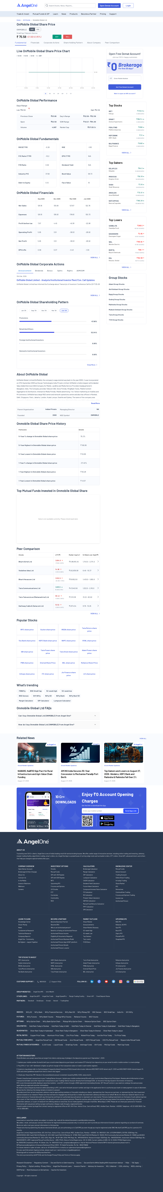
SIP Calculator (43, 701)
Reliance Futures (80, 1017)
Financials (35, 42)
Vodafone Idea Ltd (26, 570)
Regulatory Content (41, 1163)
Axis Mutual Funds (76, 1040)
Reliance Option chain (93, 1021)
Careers (21, 889)
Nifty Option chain (33, 1021)
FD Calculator (87, 892)
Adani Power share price (91, 963)
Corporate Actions (51, 42)
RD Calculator (87, 895)
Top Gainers (87, 936)
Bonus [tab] (49, 271)
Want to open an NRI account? (125, 93)
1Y (66, 93)
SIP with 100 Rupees (57, 875)
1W (50, 93)
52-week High (87, 930)
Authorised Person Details (59, 945)
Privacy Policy (56, 1155)
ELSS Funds (46, 1045)
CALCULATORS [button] (88, 866)
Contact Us (22, 878)
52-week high (51, 691)
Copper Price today (37, 1035)
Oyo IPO (118, 927)
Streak (48, 1001)
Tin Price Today (120, 1035)
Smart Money (22, 925)
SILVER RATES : (22, 1031)
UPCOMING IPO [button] (121, 919)
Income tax (119, 898)
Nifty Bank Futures (46, 1017)
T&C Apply (135, 1163)
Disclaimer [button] (21, 1118)
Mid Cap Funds (109, 1045)
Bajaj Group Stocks (116, 294)
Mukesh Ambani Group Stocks (120, 310)
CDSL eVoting (124, 1166)
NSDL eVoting (136, 1166)
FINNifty (22, 691)
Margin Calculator (26, 701)
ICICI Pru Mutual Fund (110, 1040)
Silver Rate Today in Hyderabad (41, 1031)
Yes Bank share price (25, 972)
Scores (79, 1163)
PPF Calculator (88, 907)
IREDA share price (24, 966)
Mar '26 (54, 310)
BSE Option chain (109, 1021)
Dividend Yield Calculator (91, 883)
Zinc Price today (72, 1035)
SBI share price (56, 969)
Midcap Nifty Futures (63, 1017)
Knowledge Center (24, 922)
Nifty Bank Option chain (51, 1021)
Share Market (120, 883)
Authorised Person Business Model (62, 939)
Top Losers (87, 939)
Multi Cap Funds (123, 1045)
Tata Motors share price (26, 969)
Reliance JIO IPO (121, 925)
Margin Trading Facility (76, 996)
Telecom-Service (31, 33)
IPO (117, 886)
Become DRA (55, 925)
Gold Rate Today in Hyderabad (105, 1026)
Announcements (88, 925)
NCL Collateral (111, 1166)
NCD (52, 901)
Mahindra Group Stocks (118, 304)
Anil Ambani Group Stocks (119, 289)
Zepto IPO (119, 933)
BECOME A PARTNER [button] (58, 919)
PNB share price (88, 966)
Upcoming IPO (55, 883)
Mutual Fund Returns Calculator (93, 904)
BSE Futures (93, 1017)
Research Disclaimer (24, 1163)
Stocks (53, 869)
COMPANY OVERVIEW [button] (26, 866)
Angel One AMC (38, 992)
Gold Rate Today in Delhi (60, 1026)
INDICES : (20, 1012)
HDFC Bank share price (58, 960)
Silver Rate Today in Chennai (90, 1031)
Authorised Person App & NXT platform (64, 942)
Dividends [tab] (39, 271)
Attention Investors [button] (26, 1055)
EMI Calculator (88, 910)
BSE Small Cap (36, 691)
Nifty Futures (32, 1017)
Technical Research (24, 933)
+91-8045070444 (53, 1147)
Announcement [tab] (24, 271)
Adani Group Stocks (117, 284)
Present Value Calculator (91, 898)
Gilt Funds (98, 1045)
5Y (71, 93)
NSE (32, 29)
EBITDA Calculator (89, 901)
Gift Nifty (37, 696)
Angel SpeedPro (61, 996)
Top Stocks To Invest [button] (27, 957)
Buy (56, 37)
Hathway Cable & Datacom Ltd (31, 606)
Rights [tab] (70, 271)
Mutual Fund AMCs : (25, 1040)
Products (74, 14)
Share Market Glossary (90, 927)
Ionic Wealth (50, 992)
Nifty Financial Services (53, 1012)
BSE (38, 29)
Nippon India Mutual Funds (130, 1040)
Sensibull (31, 1001)
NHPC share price (57, 963)
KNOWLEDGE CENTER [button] (124, 866)
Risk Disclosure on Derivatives (38, 1170)
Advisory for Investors (96, 1166)
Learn (55, 14)
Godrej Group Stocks (117, 299)
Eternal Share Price (89, 969)
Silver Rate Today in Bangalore (66, 1031)
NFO (52, 880)
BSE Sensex (23, 696)
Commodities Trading (123, 892)
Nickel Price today (88, 1035)
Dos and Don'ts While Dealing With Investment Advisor (103, 1163)
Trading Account (121, 875)
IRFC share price (23, 960)
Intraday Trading (121, 880)
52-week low (67, 691)
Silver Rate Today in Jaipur (113, 1031)
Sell (68, 37)
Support (112, 14)
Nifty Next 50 (74, 696)
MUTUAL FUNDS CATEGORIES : (28, 1045)
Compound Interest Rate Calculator (95, 889)
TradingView (64, 1001)
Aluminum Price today (55, 1035)
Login (128, 5)
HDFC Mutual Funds (93, 1040)
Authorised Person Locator (60, 948)
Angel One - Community (26, 939)
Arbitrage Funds (86, 1045)
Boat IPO (119, 930)
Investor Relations (24, 883)
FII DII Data (86, 942)
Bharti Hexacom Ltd (27, 579)
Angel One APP (35, 996)
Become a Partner (88, 14)
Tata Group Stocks (116, 315)
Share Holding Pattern (73, 42)
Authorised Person (122, 901)
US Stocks (54, 889)
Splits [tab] (59, 271)
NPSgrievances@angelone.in (26, 1145)
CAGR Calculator (88, 880)
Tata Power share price (59, 972)
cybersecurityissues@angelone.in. (80, 1147)
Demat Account (121, 872)
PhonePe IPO (120, 936)
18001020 (43, 982)
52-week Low (87, 933)
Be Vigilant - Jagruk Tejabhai (27, 942)
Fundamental (20, 42)
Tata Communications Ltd (29, 588)
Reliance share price (122, 960)
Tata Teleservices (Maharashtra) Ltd (34, 597)
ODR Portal (20, 1170)
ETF (52, 892)
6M (62, 93)
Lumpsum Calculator (62, 701)
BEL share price (88, 972)
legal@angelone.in (74, 1150)
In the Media (22, 880)
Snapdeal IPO (120, 939)
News (64, 14)
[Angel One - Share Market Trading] (27, 5)
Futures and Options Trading (125, 895)
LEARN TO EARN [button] (24, 919)
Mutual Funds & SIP (41, 14)
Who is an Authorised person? (61, 927)
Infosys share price (122, 963)
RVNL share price (56, 966)
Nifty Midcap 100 (84, 1012)
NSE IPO (118, 922)
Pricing (103, 14)
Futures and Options (58, 886)
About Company (94, 42)
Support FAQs (56, 982)
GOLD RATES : (22, 1026)
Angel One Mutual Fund (44, 1040)
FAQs (127, 1163)
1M (54, 93)
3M (58, 93)
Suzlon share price (24, 963)
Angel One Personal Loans (62, 1166)
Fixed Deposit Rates (103, 996)
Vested (55, 1001)
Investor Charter (80, 1166)
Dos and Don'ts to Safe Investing (62, 1163)
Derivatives (119, 889)
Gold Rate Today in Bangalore (128, 1026)
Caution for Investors (58, 1170)
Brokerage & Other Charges (27, 872)
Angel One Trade (47, 996)
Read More (95, 403)
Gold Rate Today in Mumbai (39, 1026)
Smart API (90, 996)
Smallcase (39, 1001)
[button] (58, 716)
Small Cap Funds (72, 1045)
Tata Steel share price (90, 960)
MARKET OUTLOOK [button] (90, 919)
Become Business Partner (59, 922)
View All (143, 738)
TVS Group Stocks (116, 320)
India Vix (120, 1012)
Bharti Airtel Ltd (25, 562)
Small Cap (20, 33)
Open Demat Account (109, 5)
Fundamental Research (26, 930)
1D (45, 93)
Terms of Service (70, 1155)
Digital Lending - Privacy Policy (40, 1166)
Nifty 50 (48, 696)
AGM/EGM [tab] (80, 271)
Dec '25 (44, 310)
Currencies (54, 895)
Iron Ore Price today (104, 1035)
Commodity (55, 898)
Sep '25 (33, 310)
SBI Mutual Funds (61, 1040)
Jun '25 (23, 310)
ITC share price (121, 966)
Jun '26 (64, 310)
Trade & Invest (23, 14)
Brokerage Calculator (90, 869)
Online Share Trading (122, 878)
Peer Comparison (112, 42)
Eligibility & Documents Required (61, 936)
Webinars (21, 886)
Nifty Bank (60, 696)
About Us (21, 875)
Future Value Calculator (91, 886)
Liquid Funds (58, 1045)
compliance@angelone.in (71, 1142)
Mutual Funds (55, 872)
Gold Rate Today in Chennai (81, 1026)
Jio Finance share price (123, 969)
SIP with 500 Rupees (58, 878)
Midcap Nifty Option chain (72, 1021)
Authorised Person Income (59, 933)
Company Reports (24, 936)
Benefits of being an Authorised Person (64, 930)
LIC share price (121, 972)
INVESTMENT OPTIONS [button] (59, 866)
